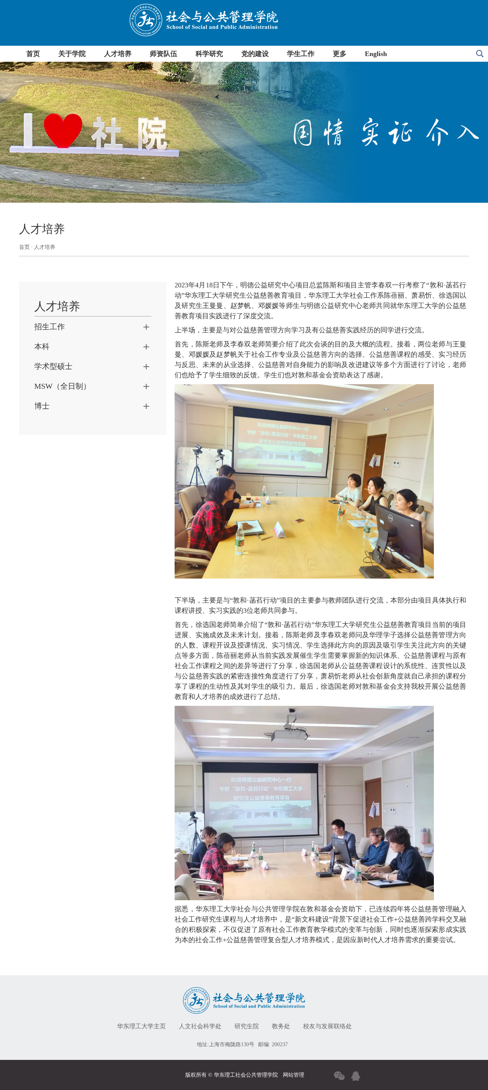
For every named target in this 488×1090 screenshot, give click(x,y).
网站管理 (293, 1075)
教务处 (281, 1026)
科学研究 (209, 54)
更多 (340, 54)
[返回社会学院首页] (204, 6)
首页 (33, 54)
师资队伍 (163, 54)
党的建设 (255, 54)
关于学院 (72, 54)
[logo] (244, 992)
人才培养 (118, 54)
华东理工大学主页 (141, 1026)
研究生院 (246, 1026)
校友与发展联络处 (327, 1026)
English (376, 54)
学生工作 (301, 54)
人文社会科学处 (200, 1026)
